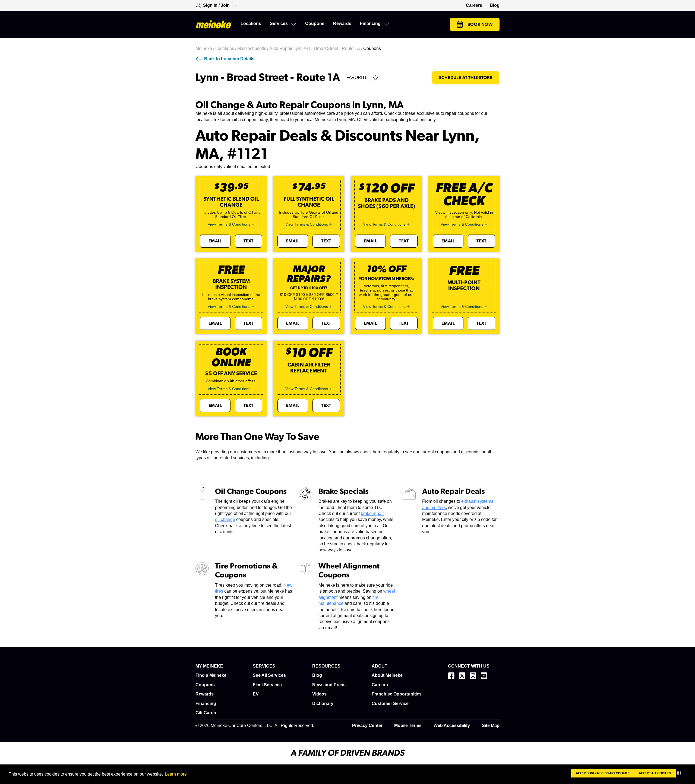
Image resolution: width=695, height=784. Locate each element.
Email (215, 241)
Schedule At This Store (465, 77)
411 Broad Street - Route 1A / (334, 48)
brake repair (372, 513)
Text (249, 241)
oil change (225, 519)
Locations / (226, 48)
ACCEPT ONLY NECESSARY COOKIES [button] (603, 773)
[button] (680, 773)
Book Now (480, 24)
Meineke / (205, 48)
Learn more (176, 774)
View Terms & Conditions (229, 224)
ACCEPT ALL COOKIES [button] (655, 773)
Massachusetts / (253, 48)
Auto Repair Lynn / (287, 48)
